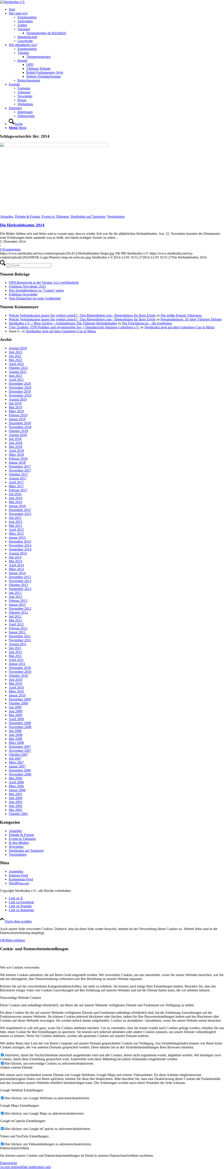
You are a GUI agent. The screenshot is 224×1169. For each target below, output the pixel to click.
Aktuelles (6, 216)
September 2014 (20, 549)
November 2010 (20, 672)
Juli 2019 (15, 403)
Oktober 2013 (18, 585)
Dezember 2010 (20, 668)
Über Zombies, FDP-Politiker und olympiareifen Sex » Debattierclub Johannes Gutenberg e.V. (74, 327)
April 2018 (16, 451)
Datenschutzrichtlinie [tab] (14, 1148)
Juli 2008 (15, 731)
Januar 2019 (17, 419)
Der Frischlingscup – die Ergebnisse (147, 323)
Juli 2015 (15, 518)
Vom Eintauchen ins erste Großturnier (35, 298)
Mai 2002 (15, 810)
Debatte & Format (27, 216)
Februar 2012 (18, 628)
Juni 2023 (15, 352)
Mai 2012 (15, 620)
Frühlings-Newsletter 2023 (27, 286)
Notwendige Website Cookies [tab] (20, 998)
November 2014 (20, 545)
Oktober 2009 (18, 703)
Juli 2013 (15, 593)
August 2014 (18, 553)
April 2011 (16, 660)
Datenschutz (8, 1163)
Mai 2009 (15, 715)
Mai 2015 (15, 525)
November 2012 (20, 608)
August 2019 (18, 399)
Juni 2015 (15, 522)
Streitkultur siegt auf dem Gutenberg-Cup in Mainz (179, 327)
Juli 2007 (15, 758)
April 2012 (16, 624)
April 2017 (16, 482)
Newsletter (16, 846)
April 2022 (16, 364)
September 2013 (20, 589)
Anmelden (16, 871)
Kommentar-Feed (21, 879)
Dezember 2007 (20, 746)
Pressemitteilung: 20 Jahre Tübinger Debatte (191, 319)
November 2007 (20, 750)
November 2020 (20, 387)
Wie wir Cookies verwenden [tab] (19, 967)
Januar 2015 (17, 537)
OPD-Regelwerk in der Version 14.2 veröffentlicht (44, 282)
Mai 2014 (15, 561)
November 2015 (20, 514)
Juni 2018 (15, 443)
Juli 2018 (15, 439)
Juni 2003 (15, 802)
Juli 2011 (15, 648)
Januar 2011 (17, 664)
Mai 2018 (15, 447)
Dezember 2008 (20, 723)
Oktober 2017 (18, 474)
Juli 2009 (15, 707)
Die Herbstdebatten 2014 (22, 225)
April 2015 (16, 529)
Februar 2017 (18, 490)
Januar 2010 (17, 695)
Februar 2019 (18, 415)
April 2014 (16, 565)
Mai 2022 (15, 360)
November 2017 (20, 470)
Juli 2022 (15, 356)
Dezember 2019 (20, 391)
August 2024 (18, 348)
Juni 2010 (15, 679)
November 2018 (20, 427)
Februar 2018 (18, 458)
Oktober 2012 (18, 612)
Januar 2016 (17, 506)
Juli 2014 (15, 557)
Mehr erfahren (15, 940)
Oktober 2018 (18, 431)
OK (2, 940)
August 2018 (18, 435)
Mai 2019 (15, 407)
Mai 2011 (15, 656)
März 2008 (16, 743)
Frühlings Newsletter (23, 294)
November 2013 (20, 581)
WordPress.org (19, 883)
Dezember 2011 (20, 636)
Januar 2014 (17, 573)
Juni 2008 (15, 735)
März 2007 (16, 762)
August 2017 (18, 478)
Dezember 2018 (20, 423)
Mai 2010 (15, 683)
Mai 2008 (15, 739)
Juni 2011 (15, 652)
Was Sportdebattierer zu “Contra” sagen (36, 290)
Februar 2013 (18, 600)
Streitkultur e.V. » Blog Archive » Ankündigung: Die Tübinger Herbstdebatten (63, 323)
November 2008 (20, 727)
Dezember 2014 (20, 541)
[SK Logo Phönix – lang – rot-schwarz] (12, 2)
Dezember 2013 (20, 577)
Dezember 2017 (20, 466)
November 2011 (20, 640)
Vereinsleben (116, 216)
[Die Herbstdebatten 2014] (54, 146)
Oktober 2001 (18, 814)
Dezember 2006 (20, 770)
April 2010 (16, 687)
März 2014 (16, 569)
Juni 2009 (15, 711)
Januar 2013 (17, 604)
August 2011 (17, 644)
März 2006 (16, 786)
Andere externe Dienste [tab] (16, 1067)
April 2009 (16, 719)
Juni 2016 (15, 498)
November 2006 (20, 774)
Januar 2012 (17, 632)
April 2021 (16, 379)
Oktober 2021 (18, 368)
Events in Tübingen (55, 216)
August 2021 (18, 372)
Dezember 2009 (20, 699)
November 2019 (20, 395)
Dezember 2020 (20, 383)
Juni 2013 (15, 597)
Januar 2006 (17, 790)
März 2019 (16, 411)
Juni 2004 (15, 798)
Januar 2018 (17, 462)
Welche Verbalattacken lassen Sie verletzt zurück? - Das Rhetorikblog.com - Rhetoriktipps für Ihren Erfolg (82, 315)
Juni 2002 (15, 806)
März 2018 (16, 454)
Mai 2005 (15, 794)
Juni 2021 (15, 376)
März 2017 (16, 486)
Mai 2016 (15, 502)
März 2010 (16, 691)
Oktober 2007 (18, 754)
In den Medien (19, 843)
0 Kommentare (10, 249)
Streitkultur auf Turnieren (87, 216)
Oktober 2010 (18, 675)
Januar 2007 (17, 766)
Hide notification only (36, 1167)
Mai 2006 (15, 778)
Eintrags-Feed (18, 875)
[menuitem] (116, 9)
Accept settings (10, 1167)
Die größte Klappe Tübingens (181, 315)
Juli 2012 (15, 616)
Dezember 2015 (20, 510)
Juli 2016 (15, 494)
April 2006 (16, 782)
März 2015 (16, 533)
